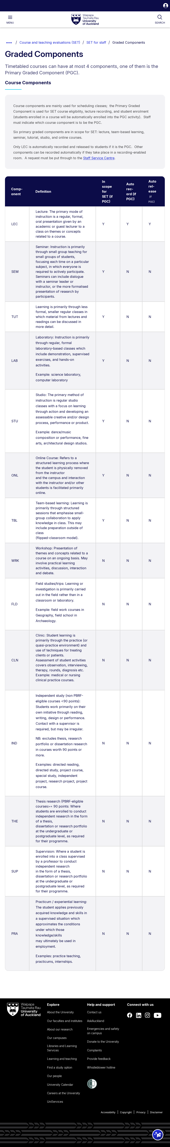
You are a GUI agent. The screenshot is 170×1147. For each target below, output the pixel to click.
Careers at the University (63, 1093)
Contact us (94, 1012)
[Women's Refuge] (92, 1088)
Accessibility (108, 1112)
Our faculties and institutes (64, 1021)
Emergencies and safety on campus (103, 1031)
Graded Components (128, 42)
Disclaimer (156, 1112)
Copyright (126, 1112)
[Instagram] (147, 1015)
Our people (54, 1076)
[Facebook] (129, 1015)
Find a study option (59, 1067)
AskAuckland (95, 1021)
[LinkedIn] (138, 1015)
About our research (60, 1029)
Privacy (141, 1112)
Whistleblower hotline (101, 1067)
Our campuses (57, 1038)
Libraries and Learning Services (62, 1048)
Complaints (94, 1050)
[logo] (85, 20)
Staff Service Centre (98, 158)
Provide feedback (98, 1058)
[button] (165, 6)
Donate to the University (103, 1041)
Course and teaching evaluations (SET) (49, 42)
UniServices (55, 1101)
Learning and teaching (62, 1058)
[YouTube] (157, 1015)
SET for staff (96, 42)
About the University (60, 1012)
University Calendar (60, 1084)
